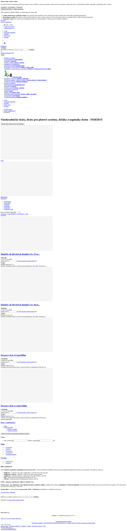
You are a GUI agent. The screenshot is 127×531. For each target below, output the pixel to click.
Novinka (8, 451)
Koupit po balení (12, 429)
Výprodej (8, 453)
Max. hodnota (33, 440)
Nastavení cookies (37, 526)
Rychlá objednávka (6, 53)
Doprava (79, 523)
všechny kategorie (6, 419)
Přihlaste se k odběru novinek (9, 497)
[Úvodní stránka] (6, 22)
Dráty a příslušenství (8, 423)
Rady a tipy (7, 35)
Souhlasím (19, 7)
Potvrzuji (3, 20)
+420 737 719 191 (6, 518)
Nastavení (3, 7)
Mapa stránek (4, 526)
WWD (8, 463)
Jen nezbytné (11, 7)
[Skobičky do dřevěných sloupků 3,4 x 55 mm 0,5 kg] (27, 250)
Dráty (5, 426)
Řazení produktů (5, 212)
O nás (5, 31)
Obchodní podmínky (9, 32)
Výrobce (4, 458)
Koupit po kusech (12, 430)
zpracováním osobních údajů (16, 500)
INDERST (4, 198)
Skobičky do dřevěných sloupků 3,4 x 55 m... (20, 254)
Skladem (8, 447)
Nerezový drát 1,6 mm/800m (13, 355)
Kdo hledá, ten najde (6, 49)
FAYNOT (8, 461)
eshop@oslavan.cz (16, 518)
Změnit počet (4, 261)
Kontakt (6, 37)
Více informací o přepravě (8, 492)
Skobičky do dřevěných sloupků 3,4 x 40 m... (20, 305)
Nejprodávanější (10, 454)
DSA (44, 526)
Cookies (29, 526)
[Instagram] (4, 43)
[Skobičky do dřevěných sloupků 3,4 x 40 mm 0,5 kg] (27, 301)
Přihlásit (36, 497)
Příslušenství (7, 427)
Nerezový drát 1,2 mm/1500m (14, 406)
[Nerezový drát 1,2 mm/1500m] (27, 402)
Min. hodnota (7, 440)
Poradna (6, 34)
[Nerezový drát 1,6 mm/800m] (27, 351)
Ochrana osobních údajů (88, 523)
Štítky (3, 444)
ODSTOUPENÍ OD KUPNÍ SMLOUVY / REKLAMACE (60, 523)
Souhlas (23, 526)
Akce (7, 449)
